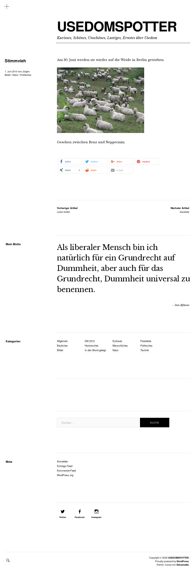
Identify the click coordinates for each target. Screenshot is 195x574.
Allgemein (62, 341)
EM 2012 (90, 341)
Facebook (80, 517)
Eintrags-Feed (64, 466)
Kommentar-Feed (66, 470)
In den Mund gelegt (95, 350)
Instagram (96, 517)
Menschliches (120, 345)
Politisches (25, 74)
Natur (15, 74)
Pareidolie (145, 341)
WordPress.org (65, 475)
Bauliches (62, 345)
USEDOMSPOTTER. (178, 557)
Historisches (91, 345)
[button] (70, 161)
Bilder (8, 74)
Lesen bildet (67, 210)
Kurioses (117, 341)
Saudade (180, 210)
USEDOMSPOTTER (117, 26)
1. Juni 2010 (11, 71)
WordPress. (183, 561)
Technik (144, 350)
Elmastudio (183, 564)
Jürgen (26, 71)
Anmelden (62, 461)
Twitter (62, 517)
